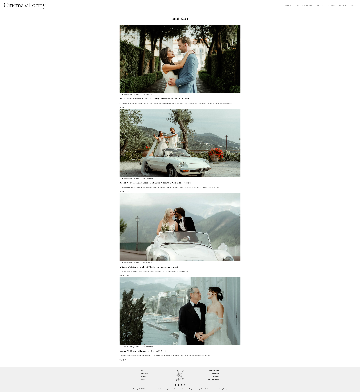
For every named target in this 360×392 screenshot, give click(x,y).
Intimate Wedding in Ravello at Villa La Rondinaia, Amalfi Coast (149, 267)
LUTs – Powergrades (213, 379)
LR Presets (216, 376)
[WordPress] (184, 385)
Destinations (144, 373)
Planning (143, 376)
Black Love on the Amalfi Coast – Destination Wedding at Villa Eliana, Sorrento (155, 183)
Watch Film (129, 108)
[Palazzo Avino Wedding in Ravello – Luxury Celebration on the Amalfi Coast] (180, 59)
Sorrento (149, 178)
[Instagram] (178, 385)
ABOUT (287, 6)
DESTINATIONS (307, 6)
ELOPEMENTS (320, 6)
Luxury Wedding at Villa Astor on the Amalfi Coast (143, 351)
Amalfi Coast (140, 94)
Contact (143, 379)
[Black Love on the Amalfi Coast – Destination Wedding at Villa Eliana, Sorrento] (180, 143)
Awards (211, 389)
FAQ (216, 389)
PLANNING (331, 6)
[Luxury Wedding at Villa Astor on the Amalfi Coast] (180, 311)
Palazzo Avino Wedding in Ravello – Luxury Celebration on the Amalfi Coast (154, 99)
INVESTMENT (343, 6)
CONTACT (354, 6)
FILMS (297, 6)
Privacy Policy (223, 389)
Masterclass (215, 373)
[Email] (181, 385)
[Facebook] (175, 385)
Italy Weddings (129, 94)
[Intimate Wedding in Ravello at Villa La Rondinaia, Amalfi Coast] (180, 227)
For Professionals (214, 370)
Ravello (149, 94)
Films (142, 370)
